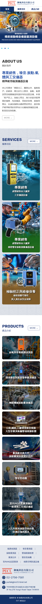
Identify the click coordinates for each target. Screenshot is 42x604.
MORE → (8, 118)
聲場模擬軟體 (27, 553)
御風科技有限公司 (21, 3)
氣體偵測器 (12, 549)
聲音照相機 (27, 557)
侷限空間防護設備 (31, 562)
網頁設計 (23, 601)
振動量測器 (11, 553)
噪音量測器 (28, 549)
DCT (17, 601)
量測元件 (12, 557)
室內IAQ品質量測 (10, 562)
